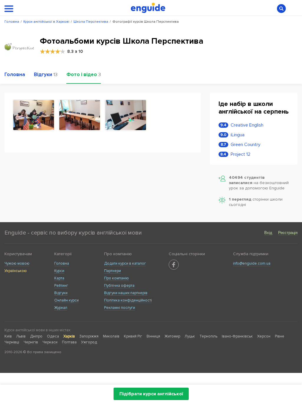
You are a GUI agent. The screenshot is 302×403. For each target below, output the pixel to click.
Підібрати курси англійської (151, 394)
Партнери (112, 270)
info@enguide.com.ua (251, 263)
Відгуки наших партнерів (125, 293)
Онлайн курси (66, 300)
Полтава (69, 342)
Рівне (279, 336)
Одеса (53, 336)
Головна (61, 263)
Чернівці (11, 342)
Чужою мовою (16, 263)
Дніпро (36, 336)
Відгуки (61, 293)
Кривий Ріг (133, 336)
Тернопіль (208, 336)
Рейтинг (61, 285)
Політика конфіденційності (128, 300)
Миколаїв (111, 336)
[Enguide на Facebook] (174, 265)
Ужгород (89, 342)
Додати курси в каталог (125, 263)
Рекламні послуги (119, 307)
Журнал (60, 307)
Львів (21, 336)
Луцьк (190, 336)
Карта (59, 278)
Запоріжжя (89, 336)
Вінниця (153, 336)
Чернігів (31, 342)
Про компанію (116, 278)
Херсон (263, 336)
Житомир (172, 336)
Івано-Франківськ (237, 336)
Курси (59, 270)
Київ (8, 336)
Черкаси (50, 342)
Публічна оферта (119, 285)
